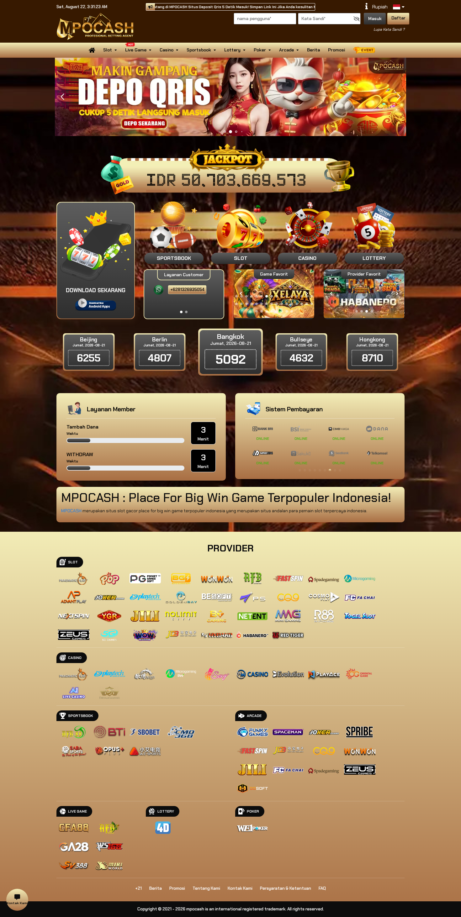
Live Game (135, 50)
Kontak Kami (240, 888)
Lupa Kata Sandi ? (389, 29)
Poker (260, 50)
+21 (138, 888)
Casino (166, 50)
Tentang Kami (206, 888)
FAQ (322, 888)
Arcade (286, 50)
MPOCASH (71, 511)
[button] (399, 97)
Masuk (375, 18)
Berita (313, 50)
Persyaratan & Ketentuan (285, 888)
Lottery (232, 50)
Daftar (398, 18)
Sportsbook (199, 50)
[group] (364, 293)
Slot (107, 50)
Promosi (336, 50)
